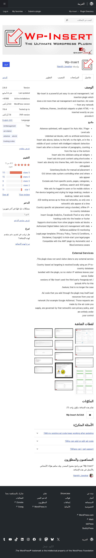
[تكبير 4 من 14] (90, 373)
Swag (19, 506)
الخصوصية (89, 506)
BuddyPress (88, 528)
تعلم (45, 493)
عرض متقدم (24, 148)
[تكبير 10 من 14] (49, 331)
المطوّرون (42, 502)
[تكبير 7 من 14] (69, 355)
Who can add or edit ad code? (79, 441)
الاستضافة (89, 502)
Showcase (65, 493)
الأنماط (67, 506)
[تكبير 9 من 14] (69, 383)
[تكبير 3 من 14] (90, 361)
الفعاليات (19, 498)
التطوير (49, 77)
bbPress (90, 524)
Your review (24, 194)
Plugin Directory (87, 11)
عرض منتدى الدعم (22, 220)
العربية (85, 539)
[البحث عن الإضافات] (67, 20)
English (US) (7, 120)
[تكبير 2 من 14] (90, 349)
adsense (7, 136)
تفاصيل (88, 77)
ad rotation (8, 131)
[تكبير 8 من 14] (69, 366)
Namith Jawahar (64, 66)
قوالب (67, 498)
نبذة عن (90, 493)
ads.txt (14, 136)
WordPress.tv (39, 506)
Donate (18, 502)
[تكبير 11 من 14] (49, 343)
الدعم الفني (42, 498)
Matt (90, 519)
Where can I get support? (82, 449)
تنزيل (6, 64)
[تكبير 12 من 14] (49, 352)
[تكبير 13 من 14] (49, 361)
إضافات (67, 502)
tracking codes (9, 141)
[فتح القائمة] (4, 4)
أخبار (92, 498)
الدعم (4, 77)
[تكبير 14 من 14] (49, 370)
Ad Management (10, 126)
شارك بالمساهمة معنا (14, 493)
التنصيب (61, 77)
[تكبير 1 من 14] (90, 331)
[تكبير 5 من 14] (69, 331)
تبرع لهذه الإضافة (22, 244)
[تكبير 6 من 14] (69, 343)
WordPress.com (85, 515)
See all (5, 194)
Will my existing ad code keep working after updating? (69, 433)
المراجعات (74, 77)
